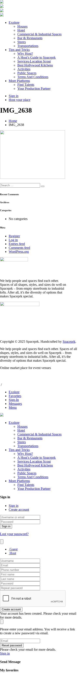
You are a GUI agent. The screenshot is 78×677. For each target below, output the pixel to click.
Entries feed (17, 244)
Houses (22, 26)
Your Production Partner (33, 88)
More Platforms (19, 81)
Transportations (27, 46)
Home (13, 121)
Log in (13, 240)
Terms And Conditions (32, 77)
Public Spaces (26, 73)
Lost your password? (14, 534)
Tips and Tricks (19, 50)
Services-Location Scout (34, 61)
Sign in (13, 505)
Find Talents (25, 84)
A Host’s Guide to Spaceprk (36, 57)
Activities (23, 69)
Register (14, 236)
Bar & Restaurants (29, 38)
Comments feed (19, 248)
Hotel (21, 30)
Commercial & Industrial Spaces (39, 34)
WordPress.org (19, 251)
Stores (21, 42)
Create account (19, 509)
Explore (14, 22)
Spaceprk (69, 341)
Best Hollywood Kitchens (35, 65)
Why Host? (25, 53)
